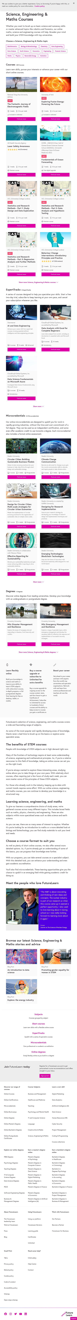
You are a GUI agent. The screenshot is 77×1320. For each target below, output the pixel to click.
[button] (12, 46)
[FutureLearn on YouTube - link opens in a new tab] (20, 1313)
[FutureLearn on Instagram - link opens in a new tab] (10, 1313)
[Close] (74, 3)
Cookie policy (39, 6)
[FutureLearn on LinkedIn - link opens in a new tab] (25, 1313)
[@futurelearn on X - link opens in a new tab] (15, 1313)
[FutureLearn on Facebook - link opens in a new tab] (5, 1313)
